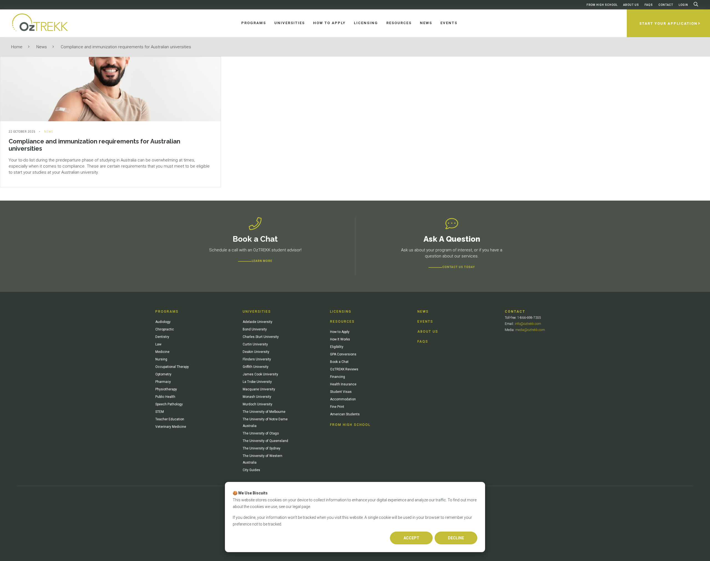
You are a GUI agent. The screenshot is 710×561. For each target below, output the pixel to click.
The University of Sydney (261, 448)
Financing (337, 377)
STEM (159, 412)
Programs (167, 312)
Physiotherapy (166, 389)
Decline (456, 538)
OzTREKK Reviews (344, 369)
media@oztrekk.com (530, 330)
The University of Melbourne (264, 412)
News (41, 46)
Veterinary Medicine (170, 427)
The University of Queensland (265, 441)
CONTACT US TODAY (458, 267)
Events (425, 322)
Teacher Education (169, 419)
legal (297, 506)
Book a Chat (339, 362)
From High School (602, 4)
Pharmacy (163, 382)
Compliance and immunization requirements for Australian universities (126, 46)
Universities (257, 312)
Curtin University (255, 344)
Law (158, 344)
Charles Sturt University (261, 337)
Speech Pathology (169, 404)
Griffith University (255, 367)
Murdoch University (257, 404)
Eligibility (336, 347)
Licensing (340, 312)
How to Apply (339, 332)
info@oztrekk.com (528, 324)
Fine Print (337, 407)
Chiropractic (164, 329)
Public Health (165, 397)
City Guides (251, 470)
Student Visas (341, 392)
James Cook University (260, 374)
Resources (342, 322)
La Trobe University (257, 382)
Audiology (163, 322)
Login (683, 4)
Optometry (163, 374)
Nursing (161, 359)
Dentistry (162, 337)
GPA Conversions (343, 354)
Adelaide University (257, 322)
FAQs (649, 4)
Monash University (257, 397)
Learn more (262, 260)
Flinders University (257, 359)
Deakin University (256, 352)
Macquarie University (259, 389)
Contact (665, 4)
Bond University (255, 329)
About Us (631, 4)
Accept (411, 538)
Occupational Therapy (172, 367)
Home (16, 46)
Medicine (162, 352)
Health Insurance (343, 384)
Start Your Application (668, 23)
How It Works (340, 339)
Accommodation (343, 399)
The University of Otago (261, 433)
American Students (345, 414)
